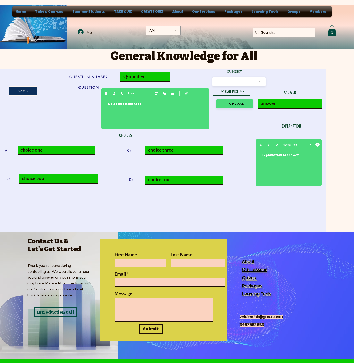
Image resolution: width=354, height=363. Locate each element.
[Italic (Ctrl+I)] (114, 93)
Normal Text (135, 93)
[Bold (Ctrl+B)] (106, 93)
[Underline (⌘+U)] (122, 93)
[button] (332, 30)
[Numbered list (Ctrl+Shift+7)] (165, 93)
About (248, 261)
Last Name (181, 254)
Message (123, 293)
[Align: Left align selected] (157, 93)
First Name (126, 254)
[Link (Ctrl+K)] (186, 93)
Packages (252, 286)
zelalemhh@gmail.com (261, 317)
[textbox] (155, 112)
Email (120, 274)
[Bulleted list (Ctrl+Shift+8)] (173, 93)
